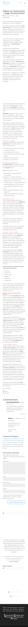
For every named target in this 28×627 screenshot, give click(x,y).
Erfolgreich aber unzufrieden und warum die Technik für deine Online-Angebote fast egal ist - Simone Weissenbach (13, 440)
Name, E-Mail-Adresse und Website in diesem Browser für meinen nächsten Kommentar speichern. (13, 496)
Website (5, 489)
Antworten (22, 414)
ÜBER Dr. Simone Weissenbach (10, 607)
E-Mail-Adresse (6, 482)
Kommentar (6, 461)
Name (4, 476)
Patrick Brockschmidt (12, 402)
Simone (10, 418)
